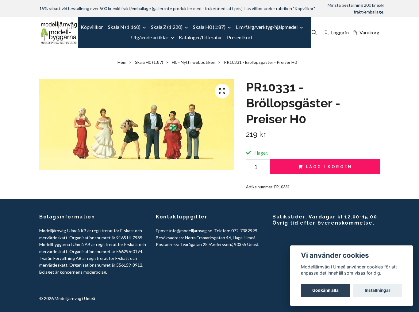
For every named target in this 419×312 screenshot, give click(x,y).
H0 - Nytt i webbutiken (193, 62)
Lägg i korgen (329, 166)
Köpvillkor (92, 27)
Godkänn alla (325, 290)
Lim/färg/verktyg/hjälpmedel (267, 27)
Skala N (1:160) (124, 27)
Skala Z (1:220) (167, 27)
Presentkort (239, 37)
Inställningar (377, 290)
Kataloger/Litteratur (200, 37)
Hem (121, 62)
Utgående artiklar (149, 37)
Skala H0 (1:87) (209, 27)
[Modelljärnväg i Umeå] (59, 32)
